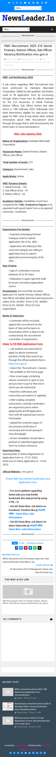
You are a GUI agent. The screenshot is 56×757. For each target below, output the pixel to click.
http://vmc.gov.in (18, 363)
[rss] (20, 3)
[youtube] (29, 3)
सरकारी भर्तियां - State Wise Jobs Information (27, 514)
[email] (25, 3)
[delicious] (46, 3)
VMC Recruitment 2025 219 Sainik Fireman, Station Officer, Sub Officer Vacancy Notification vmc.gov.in (25, 602)
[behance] (37, 3)
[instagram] (16, 3)
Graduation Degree (11, 62)
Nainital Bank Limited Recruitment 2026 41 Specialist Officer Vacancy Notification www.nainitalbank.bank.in (33, 706)
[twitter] (9, 3)
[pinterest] (33, 3)
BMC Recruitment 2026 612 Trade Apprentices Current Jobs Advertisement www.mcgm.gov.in (32, 721)
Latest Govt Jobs (27, 62)
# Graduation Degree (35, 543)
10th (44, 59)
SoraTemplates (21, 745)
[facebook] (13, 3)
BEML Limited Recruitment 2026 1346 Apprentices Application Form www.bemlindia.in (31, 692)
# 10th (21, 543)
